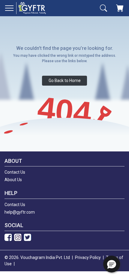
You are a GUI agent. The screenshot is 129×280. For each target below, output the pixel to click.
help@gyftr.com (19, 212)
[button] (111, 264)
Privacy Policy (88, 257)
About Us (13, 179)
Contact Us (14, 172)
